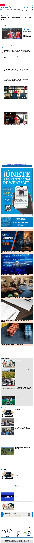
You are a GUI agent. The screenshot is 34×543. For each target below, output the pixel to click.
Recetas (18, 535)
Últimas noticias (5, 358)
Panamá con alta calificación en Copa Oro (28, 33)
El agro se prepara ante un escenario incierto (23, 369)
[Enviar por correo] (2, 52)
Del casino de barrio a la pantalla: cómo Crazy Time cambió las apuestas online (16, 297)
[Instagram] (24, 7)
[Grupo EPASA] (28, 536)
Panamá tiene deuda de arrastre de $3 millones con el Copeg (23, 448)
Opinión (8, 9)
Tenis (7, 15)
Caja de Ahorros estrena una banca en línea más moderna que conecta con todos (16, 274)
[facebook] (13, 527)
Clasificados (7, 533)
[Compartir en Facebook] (2, 44)
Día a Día (18, 532)
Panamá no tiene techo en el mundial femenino (28, 31)
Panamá (3, 15)
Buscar (6, 531)
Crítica (18, 531)
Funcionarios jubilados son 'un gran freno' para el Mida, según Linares (24, 419)
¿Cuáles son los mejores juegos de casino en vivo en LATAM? (12, 344)
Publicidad (7, 535)
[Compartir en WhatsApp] (2, 49)
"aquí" (22, 542)
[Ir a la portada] (4, 7)
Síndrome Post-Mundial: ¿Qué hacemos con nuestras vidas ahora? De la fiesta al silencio (16, 252)
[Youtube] (24, 527)
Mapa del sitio (7, 532)
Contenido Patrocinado (6, 229)
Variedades (14, 9)
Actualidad (4, 9)
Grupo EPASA (7, 536)
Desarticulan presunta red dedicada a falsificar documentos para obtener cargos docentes (23, 428)
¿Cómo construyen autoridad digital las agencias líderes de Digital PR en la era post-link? (16, 321)
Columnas (4, 469)
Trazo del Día (19, 360)
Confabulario (17, 409)
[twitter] (27, 7)
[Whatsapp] (8, 527)
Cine (18, 534)
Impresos (19, 536)
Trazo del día (17, 437)
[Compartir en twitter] (2, 47)
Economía (11, 9)
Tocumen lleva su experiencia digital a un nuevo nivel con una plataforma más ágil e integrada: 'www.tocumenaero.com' (23, 380)
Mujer (18, 533)
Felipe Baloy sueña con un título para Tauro (28, 36)
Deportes (18, 9)
